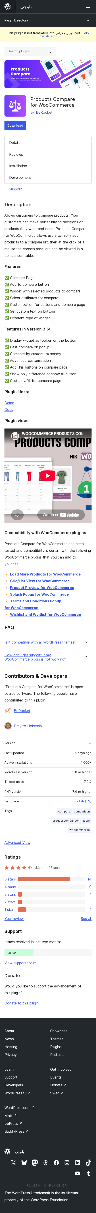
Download (15, 125)
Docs (8, 409)
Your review (14, 918)
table (86, 820)
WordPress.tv (17, 1093)
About (9, 1031)
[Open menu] (89, 6)
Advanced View (17, 842)
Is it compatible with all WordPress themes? (40, 642)
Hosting (10, 1047)
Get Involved (61, 1069)
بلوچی (19, 1151)
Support (15, 189)
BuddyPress (16, 1131)
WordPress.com (19, 1107)
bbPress (13, 1123)
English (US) (83, 801)
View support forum (20, 963)
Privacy (10, 1054)
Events (56, 1077)
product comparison (65, 820)
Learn (9, 1069)
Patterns (57, 1054)
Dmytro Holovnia (28, 726)
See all (86, 918)
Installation (18, 166)
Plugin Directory (16, 20)
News (9, 1039)
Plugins (56, 1047)
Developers (13, 1085)
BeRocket (44, 112)
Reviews (16, 154)
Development (20, 177)
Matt (10, 1115)
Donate (58, 1085)
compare (64, 811)
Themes (56, 1039)
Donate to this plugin (21, 1003)
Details (14, 142)
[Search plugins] (51, 51)
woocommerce (79, 829)
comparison (82, 811)
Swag (57, 1093)
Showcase (58, 1031)
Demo (9, 403)
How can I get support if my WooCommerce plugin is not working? (35, 657)
